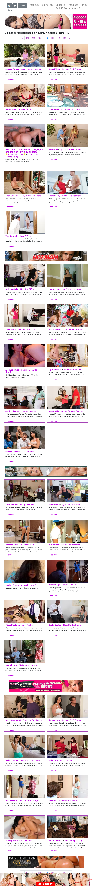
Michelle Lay (54, 196)
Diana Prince (11, 800)
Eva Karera (10, 329)
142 (58, 38)
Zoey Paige (54, 109)
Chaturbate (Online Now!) (22, 371)
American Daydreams (31, 69)
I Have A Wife (25, 236)
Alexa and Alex (12, 370)
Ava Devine (54, 544)
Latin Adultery (28, 625)
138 (33, 38)
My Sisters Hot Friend (70, 109)
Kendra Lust (54, 720)
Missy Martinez (12, 625)
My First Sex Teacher (74, 411)
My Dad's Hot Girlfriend (70, 149)
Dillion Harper (55, 329)
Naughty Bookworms (73, 625)
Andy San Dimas (13, 196)
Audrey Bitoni (11, 840)
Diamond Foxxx (56, 411)
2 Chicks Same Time (72, 329)
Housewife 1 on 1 (25, 109)
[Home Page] (9, 5)
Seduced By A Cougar (71, 69)
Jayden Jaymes (12, 411)
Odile (51, 760)
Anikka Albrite (12, 289)
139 (40, 38)
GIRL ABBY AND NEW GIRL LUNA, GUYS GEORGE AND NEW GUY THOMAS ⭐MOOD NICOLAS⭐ (24, 152)
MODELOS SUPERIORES (61, 6)
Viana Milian (54, 69)
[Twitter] (14, 5)
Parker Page (54, 585)
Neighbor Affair (69, 585)
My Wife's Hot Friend (31, 196)
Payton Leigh (55, 289)
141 (52, 38)
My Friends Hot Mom (71, 196)
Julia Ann (53, 800)
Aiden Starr (10, 109)
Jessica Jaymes (12, 451)
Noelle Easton (55, 625)
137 (27, 38)
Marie (8, 585)
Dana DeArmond (13, 720)
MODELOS (35, 5)
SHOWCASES (47, 5)
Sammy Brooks (56, 840)
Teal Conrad (11, 236)
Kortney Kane (11, 504)
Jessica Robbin (12, 69)
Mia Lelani (53, 149)
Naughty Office (27, 289)
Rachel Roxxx (11, 544)
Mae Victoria (11, 665)
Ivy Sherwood (55, 369)
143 (64, 38)
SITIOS (85, 5)
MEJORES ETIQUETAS (74, 6)
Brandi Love (54, 504)
